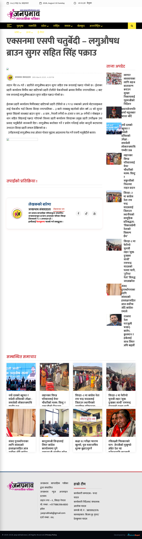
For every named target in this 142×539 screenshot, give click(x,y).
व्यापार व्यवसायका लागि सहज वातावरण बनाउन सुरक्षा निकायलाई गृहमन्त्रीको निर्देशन (129, 89)
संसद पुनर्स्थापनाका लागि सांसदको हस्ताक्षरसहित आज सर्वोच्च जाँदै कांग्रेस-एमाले (128, 299)
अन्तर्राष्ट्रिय (95, 26)
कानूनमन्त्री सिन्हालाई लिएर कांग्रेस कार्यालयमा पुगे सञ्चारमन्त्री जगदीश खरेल (54, 447)
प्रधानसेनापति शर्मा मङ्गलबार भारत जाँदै (128, 113)
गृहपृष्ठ (20, 26)
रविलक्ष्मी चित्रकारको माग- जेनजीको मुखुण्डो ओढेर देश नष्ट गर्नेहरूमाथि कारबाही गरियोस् (119, 448)
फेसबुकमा (40, 222)
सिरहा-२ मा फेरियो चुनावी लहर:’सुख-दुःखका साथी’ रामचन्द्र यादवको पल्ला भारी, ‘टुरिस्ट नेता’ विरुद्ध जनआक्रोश (129, 261)
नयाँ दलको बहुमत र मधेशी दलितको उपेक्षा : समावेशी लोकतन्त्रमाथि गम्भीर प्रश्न (128, 138)
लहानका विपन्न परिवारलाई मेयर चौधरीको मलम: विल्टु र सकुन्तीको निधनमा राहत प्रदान (129, 171)
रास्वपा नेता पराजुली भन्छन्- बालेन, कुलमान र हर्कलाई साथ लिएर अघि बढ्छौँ (129, 331)
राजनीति (32, 26)
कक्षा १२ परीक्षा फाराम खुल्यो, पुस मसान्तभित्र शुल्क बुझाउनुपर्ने (86, 445)
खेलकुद (81, 26)
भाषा (17, 33)
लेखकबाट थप (58, 209)
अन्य (28, 33)
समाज (67, 26)
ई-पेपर (41, 33)
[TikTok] (86, 213)
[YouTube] (94, 213)
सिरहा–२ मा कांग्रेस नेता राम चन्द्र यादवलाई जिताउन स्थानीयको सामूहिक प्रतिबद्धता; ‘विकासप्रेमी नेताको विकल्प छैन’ (129, 215)
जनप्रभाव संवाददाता (23, 77)
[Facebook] (78, 213)
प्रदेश (43, 26)
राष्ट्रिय (56, 26)
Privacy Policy (51, 534)
